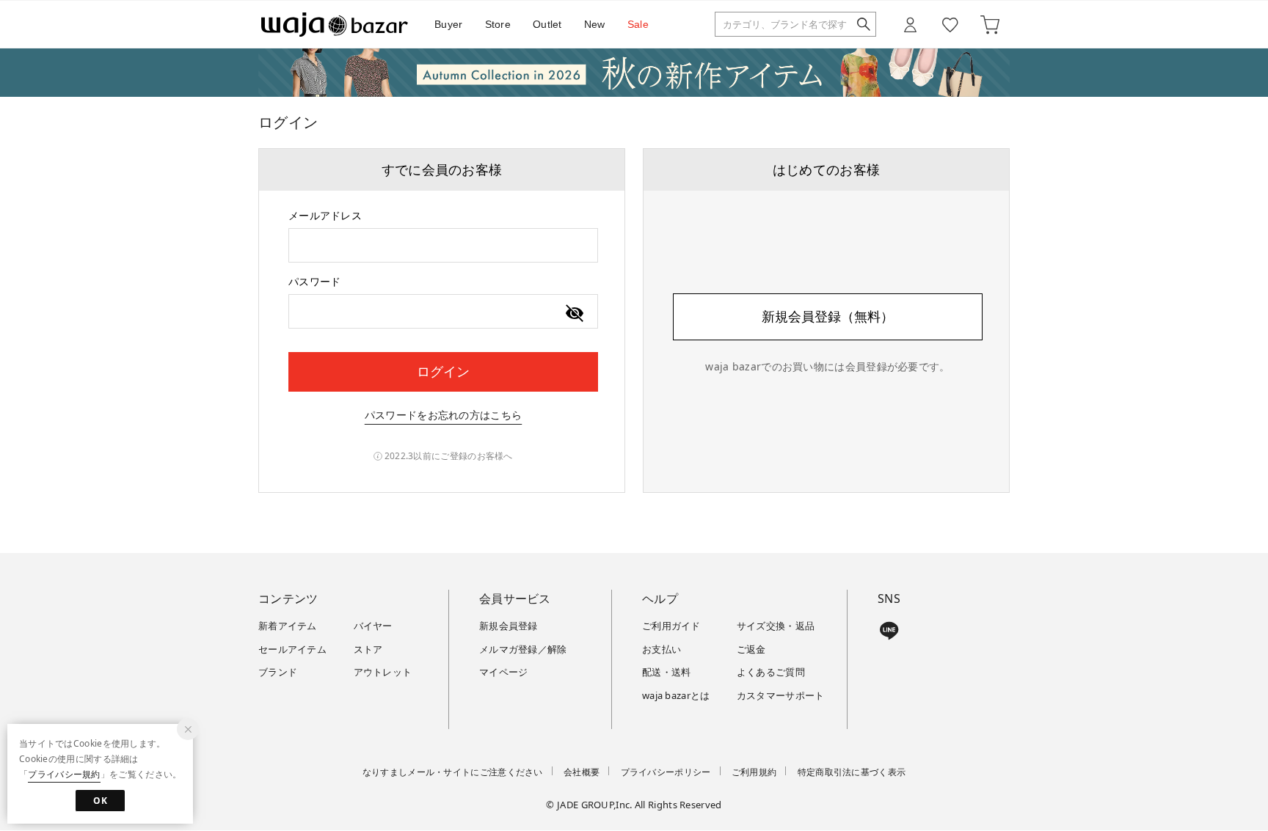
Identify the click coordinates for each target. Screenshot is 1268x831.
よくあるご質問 (771, 671)
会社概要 (582, 772)
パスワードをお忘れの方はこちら (443, 415)
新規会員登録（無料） (828, 316)
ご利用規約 (754, 772)
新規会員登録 (508, 625)
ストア (368, 649)
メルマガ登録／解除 (523, 649)
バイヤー (373, 625)
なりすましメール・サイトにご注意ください (452, 772)
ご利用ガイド (671, 625)
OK (100, 800)
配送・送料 (666, 671)
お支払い (661, 649)
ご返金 (751, 649)
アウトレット (383, 671)
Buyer (448, 24)
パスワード (314, 281)
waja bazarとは (676, 695)
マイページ (503, 671)
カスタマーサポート (781, 695)
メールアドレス (325, 215)
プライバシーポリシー (666, 772)
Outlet (547, 24)
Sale (638, 24)
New (594, 24)
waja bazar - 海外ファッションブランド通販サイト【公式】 (334, 24)
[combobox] (443, 245)
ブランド (277, 671)
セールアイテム (292, 649)
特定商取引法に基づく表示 (852, 772)
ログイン (443, 371)
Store (498, 24)
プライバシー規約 (64, 774)
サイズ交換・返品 (776, 625)
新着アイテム (287, 625)
